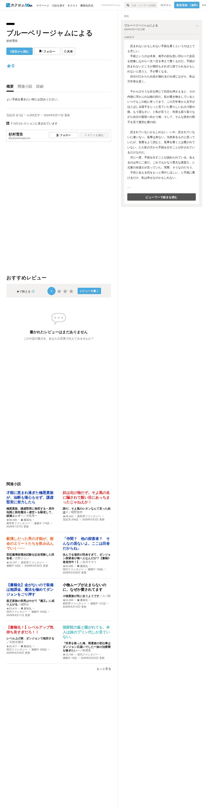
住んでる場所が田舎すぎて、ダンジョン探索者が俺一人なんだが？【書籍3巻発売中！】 (87, 558)
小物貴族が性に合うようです (81, 596)
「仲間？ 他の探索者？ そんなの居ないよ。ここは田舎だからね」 (86, 543)
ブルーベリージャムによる (49, 33)
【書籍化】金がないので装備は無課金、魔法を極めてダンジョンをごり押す (30, 589)
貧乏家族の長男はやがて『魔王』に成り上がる (30, 602)
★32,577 (11, 646)
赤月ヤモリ (89, 562)
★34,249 (68, 600)
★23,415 (11, 608)
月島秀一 (31, 516)
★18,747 (11, 562)
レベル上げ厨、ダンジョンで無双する (30, 638)
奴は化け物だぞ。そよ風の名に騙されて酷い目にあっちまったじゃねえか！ (86, 497)
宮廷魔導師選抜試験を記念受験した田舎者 (30, 556)
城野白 (25, 604)
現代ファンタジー (73, 569)
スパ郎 (106, 596)
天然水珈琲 (16, 642)
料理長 (86, 650)
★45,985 (68, 566)
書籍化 (28, 519)
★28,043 (68, 516)
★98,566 (11, 519)
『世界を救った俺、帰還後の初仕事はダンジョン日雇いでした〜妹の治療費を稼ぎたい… (87, 646)
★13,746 (68, 654)
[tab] (11, 87)
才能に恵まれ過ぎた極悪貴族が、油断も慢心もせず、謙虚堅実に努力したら (30, 497)
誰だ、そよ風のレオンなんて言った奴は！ (87, 510)
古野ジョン (22, 558)
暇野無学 (76, 512)
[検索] (127, 5)
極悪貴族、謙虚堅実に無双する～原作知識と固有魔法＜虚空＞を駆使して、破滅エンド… (30, 512)
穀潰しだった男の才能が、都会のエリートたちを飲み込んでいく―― (30, 543)
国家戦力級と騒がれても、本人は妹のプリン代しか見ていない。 (86, 632)
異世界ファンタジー (18, 523)
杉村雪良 (12, 41)
